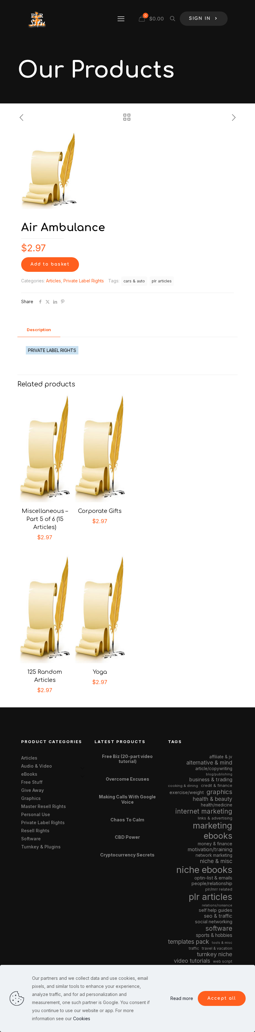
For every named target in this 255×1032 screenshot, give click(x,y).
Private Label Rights (83, 280)
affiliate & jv (220, 756)
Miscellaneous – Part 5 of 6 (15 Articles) (45, 519)
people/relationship (212, 883)
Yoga (100, 672)
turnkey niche (214, 954)
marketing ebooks (212, 830)
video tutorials (192, 960)
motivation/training (210, 849)
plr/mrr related (218, 889)
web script (222, 961)
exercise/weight (186, 792)
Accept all (221, 998)
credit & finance (216, 785)
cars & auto (134, 281)
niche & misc (216, 861)
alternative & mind (209, 762)
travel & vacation (217, 948)
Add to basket (50, 264)
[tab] (38, 330)
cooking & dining (183, 785)
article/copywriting (213, 768)
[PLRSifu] (36, 18)
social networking (213, 922)
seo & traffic (218, 916)
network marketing (214, 855)
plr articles (162, 281)
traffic (194, 948)
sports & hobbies (214, 935)
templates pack (188, 941)
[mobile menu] (121, 18)
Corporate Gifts (100, 511)
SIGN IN (200, 18)
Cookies (81, 1018)
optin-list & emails (213, 878)
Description (39, 329)
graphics (219, 792)
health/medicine (216, 804)
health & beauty (212, 799)
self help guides (215, 910)
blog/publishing (219, 774)
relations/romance (217, 905)
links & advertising (215, 818)
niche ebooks (204, 869)
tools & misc (222, 942)
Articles (53, 280)
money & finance (215, 843)
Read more (181, 998)
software (219, 928)
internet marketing (203, 811)
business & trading (210, 779)
